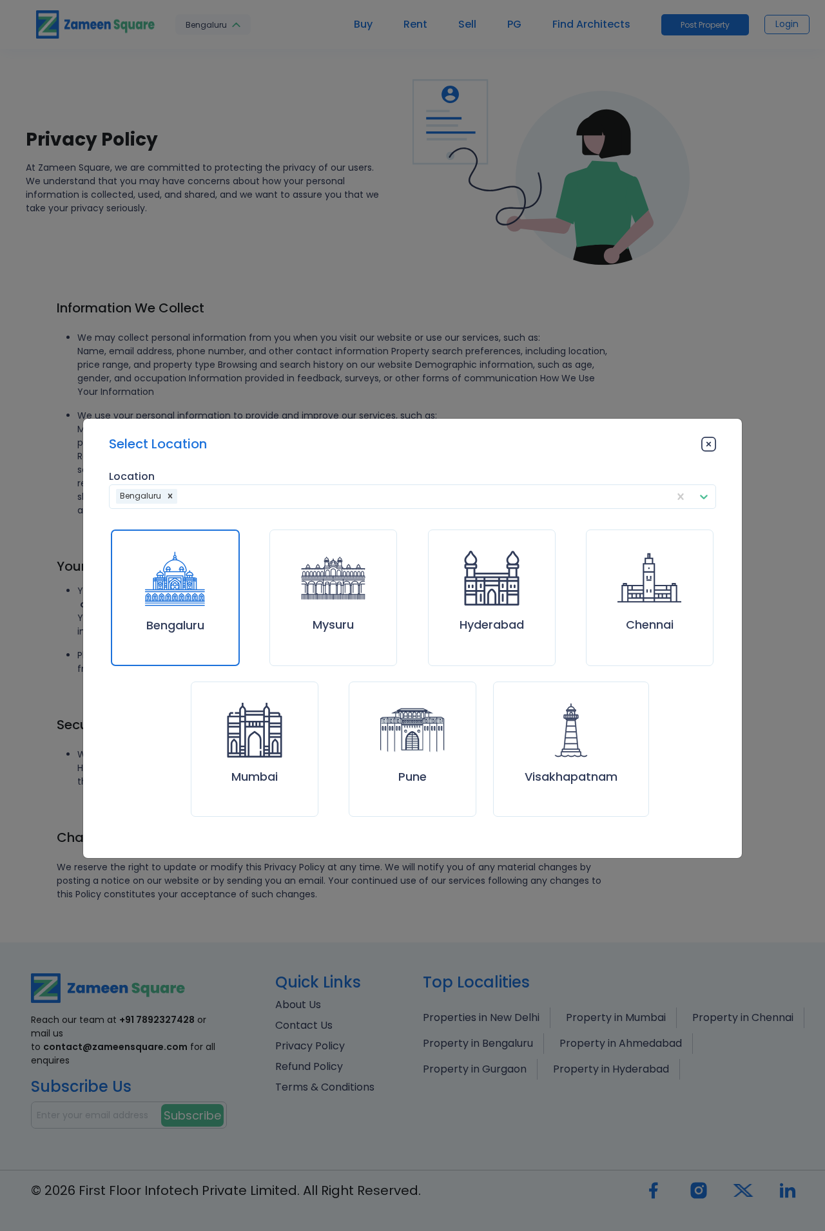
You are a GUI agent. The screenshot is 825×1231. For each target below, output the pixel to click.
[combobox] (181, 496)
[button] (170, 496)
